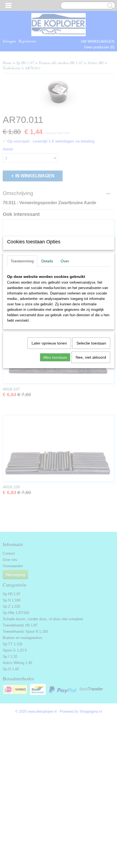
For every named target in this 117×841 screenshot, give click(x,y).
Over (65, 261)
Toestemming (22, 261)
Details (47, 261)
